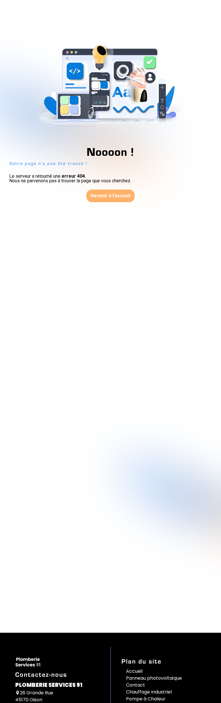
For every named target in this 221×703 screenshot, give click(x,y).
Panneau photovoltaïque (154, 678)
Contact (135, 685)
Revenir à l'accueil (110, 195)
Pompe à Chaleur (145, 699)
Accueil (134, 671)
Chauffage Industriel (149, 692)
